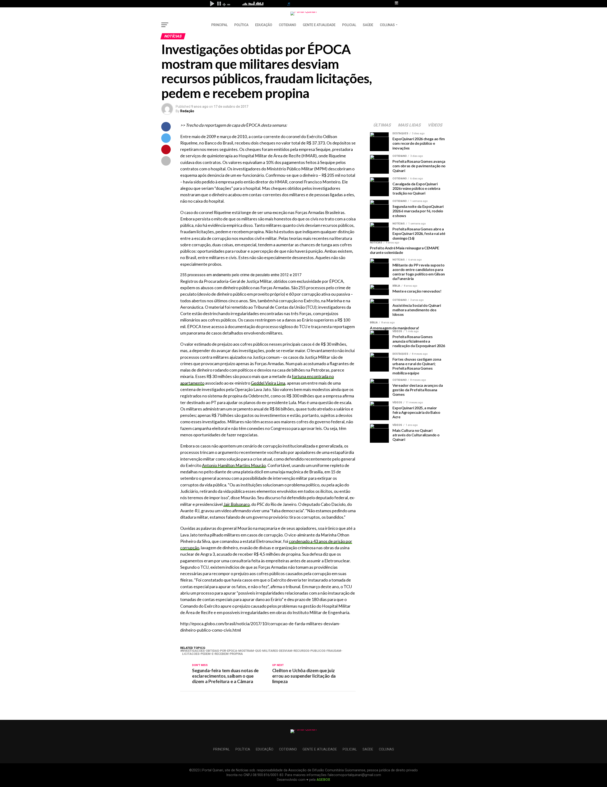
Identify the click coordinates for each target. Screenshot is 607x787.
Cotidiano (287, 25)
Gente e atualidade (319, 25)
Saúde (368, 25)
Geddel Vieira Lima (268, 383)
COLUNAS (387, 25)
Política (241, 25)
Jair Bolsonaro (236, 504)
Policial (349, 25)
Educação (263, 25)
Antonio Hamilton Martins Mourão (234, 465)
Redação (187, 111)
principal (219, 25)
